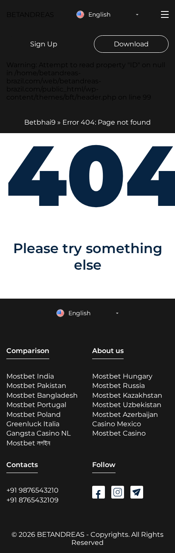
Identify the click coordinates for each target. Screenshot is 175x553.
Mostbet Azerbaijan (125, 414)
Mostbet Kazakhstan (127, 395)
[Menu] (165, 14)
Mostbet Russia (118, 386)
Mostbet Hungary (122, 376)
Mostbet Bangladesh (42, 395)
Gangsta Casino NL (38, 433)
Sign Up (43, 44)
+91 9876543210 (32, 490)
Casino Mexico (116, 424)
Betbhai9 (40, 122)
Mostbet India (30, 376)
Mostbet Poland (33, 414)
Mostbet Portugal (36, 405)
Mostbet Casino (119, 433)
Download (131, 44)
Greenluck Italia (32, 424)
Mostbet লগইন (28, 443)
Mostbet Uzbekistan (126, 405)
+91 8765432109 (32, 500)
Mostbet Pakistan (36, 386)
